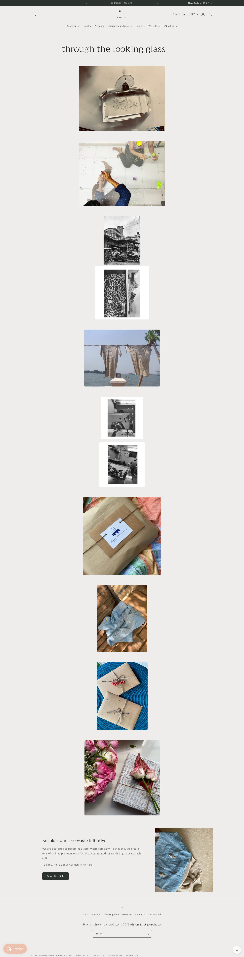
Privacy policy (97, 955)
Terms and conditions (133, 914)
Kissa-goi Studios (46, 955)
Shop (85, 914)
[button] (34, 14)
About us (96, 914)
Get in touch (155, 914)
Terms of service (115, 955)
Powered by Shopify (63, 955)
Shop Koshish (55, 876)
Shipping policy (133, 955)
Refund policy (82, 955)
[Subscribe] (148, 934)
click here (86, 864)
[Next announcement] (157, 3)
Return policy (111, 914)
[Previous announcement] (86, 3)
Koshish (136, 853)
